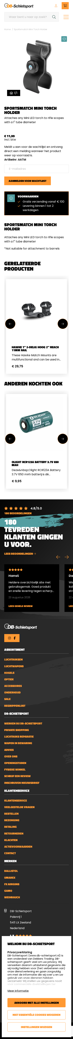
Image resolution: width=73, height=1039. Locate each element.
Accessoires (13, 686)
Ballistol (11, 871)
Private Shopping (16, 730)
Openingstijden (15, 763)
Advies (9, 750)
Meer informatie (18, 991)
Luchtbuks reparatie (19, 736)
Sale (7, 699)
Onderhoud (12, 692)
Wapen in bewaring (18, 743)
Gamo (8, 890)
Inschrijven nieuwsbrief (21, 783)
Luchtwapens (14, 666)
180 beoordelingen (18, 513)
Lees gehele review (21, 606)
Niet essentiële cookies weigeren (36, 1015)
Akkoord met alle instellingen (36, 1003)
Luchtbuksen (13, 659)
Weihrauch (12, 897)
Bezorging (11, 820)
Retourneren (13, 833)
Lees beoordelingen (18, 553)
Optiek (9, 679)
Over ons (10, 756)
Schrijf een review (17, 776)
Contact (10, 853)
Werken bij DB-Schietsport (23, 723)
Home (7, 29)
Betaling (10, 826)
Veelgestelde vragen (19, 807)
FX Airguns (11, 884)
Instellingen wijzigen (36, 1027)
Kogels (9, 672)
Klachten (11, 840)
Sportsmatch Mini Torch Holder (30, 29)
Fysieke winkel (15, 769)
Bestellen (11, 813)
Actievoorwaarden (18, 846)
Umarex (9, 877)
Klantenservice (15, 800)
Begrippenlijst (14, 705)
